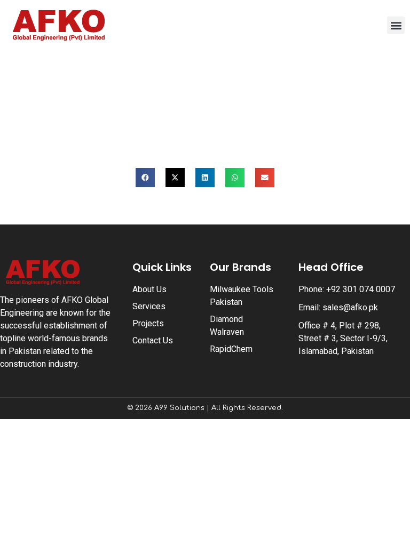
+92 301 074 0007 (360, 289)
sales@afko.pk (350, 307)
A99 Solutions (179, 408)
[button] (396, 25)
